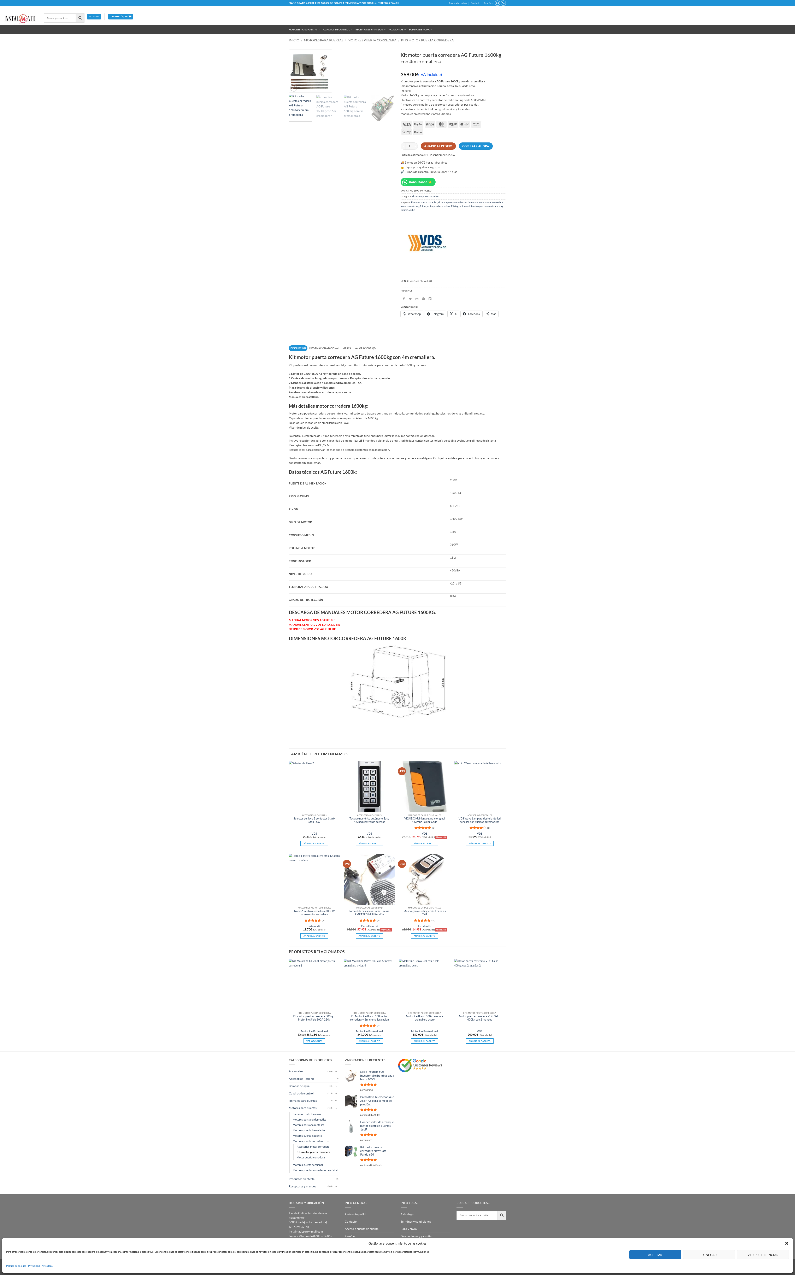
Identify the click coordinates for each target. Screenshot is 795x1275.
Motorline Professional (314, 1031)
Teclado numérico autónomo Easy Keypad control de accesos (369, 820)
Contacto (475, 3)
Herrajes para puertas (303, 1100)
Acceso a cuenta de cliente (361, 1228)
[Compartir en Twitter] (410, 299)
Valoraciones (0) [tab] (365, 348)
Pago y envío (409, 1228)
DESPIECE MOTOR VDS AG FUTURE (312, 629)
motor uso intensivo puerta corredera (477, 206)
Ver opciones (314, 1041)
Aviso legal (47, 1265)
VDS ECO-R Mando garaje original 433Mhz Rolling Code (424, 820)
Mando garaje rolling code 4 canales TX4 (425, 913)
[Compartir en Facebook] (404, 299)
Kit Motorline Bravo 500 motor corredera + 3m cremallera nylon (369, 1018)
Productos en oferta (301, 1179)
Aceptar (655, 1255)
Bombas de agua (419, 29)
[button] (787, 1243)
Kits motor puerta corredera (427, 40)
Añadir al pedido (438, 146)
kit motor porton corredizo (424, 202)
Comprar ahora (475, 146)
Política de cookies (16, 1265)
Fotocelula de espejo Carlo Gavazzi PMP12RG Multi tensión (369, 913)
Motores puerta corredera (372, 40)
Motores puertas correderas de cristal (315, 1170)
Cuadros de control (336, 29)
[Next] (389, 85)
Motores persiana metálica (308, 1125)
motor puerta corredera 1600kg (442, 206)
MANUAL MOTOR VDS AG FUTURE (312, 620)
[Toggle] (336, 1071)
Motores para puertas (303, 29)
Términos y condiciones (416, 1221)
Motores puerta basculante (309, 1130)
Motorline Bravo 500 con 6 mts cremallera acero (424, 1018)
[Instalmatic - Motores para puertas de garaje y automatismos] (20, 19)
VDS (314, 833)
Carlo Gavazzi (369, 926)
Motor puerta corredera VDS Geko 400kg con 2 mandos (479, 1018)
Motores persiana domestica (309, 1119)
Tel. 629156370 (299, 1227)
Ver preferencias (763, 1255)
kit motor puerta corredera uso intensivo (458, 202)
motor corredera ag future (413, 206)
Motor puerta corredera (311, 1157)
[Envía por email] (417, 299)
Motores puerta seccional (308, 1165)
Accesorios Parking (301, 1078)
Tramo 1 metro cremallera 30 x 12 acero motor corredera (314, 913)
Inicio (294, 40)
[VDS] (426, 243)
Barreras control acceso (307, 1114)
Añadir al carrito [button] (314, 843)
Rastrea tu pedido (458, 3)
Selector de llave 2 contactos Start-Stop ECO (314, 820)
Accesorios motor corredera (313, 1146)
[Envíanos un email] (497, 3)
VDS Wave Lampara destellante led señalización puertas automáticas (480, 820)
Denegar (709, 1255)
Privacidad (34, 1265)
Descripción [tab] (298, 348)
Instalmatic (314, 926)
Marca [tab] (347, 348)
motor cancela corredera (491, 202)
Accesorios (396, 29)
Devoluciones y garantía (416, 1236)
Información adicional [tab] (324, 348)
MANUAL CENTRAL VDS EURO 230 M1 (314, 624)
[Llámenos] (503, 3)
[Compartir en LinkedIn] (430, 299)
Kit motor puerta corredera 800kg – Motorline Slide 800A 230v (314, 1018)
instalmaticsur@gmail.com (306, 1231)
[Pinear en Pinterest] (423, 299)
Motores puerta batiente (307, 1135)
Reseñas (488, 3)
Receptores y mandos (369, 29)
